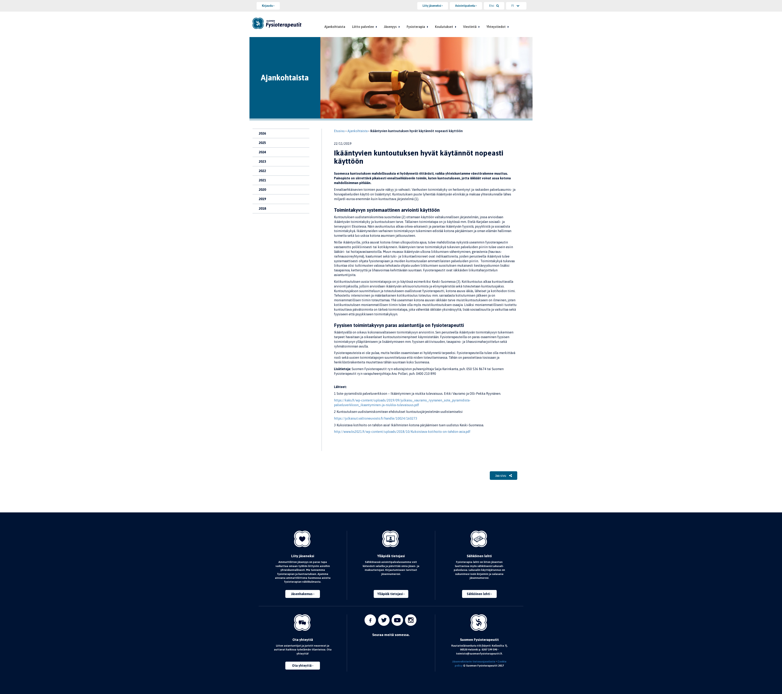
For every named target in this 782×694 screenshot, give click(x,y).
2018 (262, 208)
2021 (262, 180)
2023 (262, 161)
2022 (262, 171)
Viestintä (470, 27)
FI (512, 5)
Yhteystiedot (496, 27)
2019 (262, 199)
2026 (262, 133)
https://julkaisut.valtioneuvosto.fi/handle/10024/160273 (376, 418)
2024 (262, 152)
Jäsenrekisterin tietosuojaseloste (473, 661)
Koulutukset (444, 27)
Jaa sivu (501, 475)
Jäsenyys (390, 27)
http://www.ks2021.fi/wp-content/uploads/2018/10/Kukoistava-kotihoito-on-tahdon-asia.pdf (403, 431)
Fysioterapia (416, 27)
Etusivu (339, 131)
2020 (262, 189)
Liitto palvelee (363, 27)
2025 (262, 143)
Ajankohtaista (334, 27)
